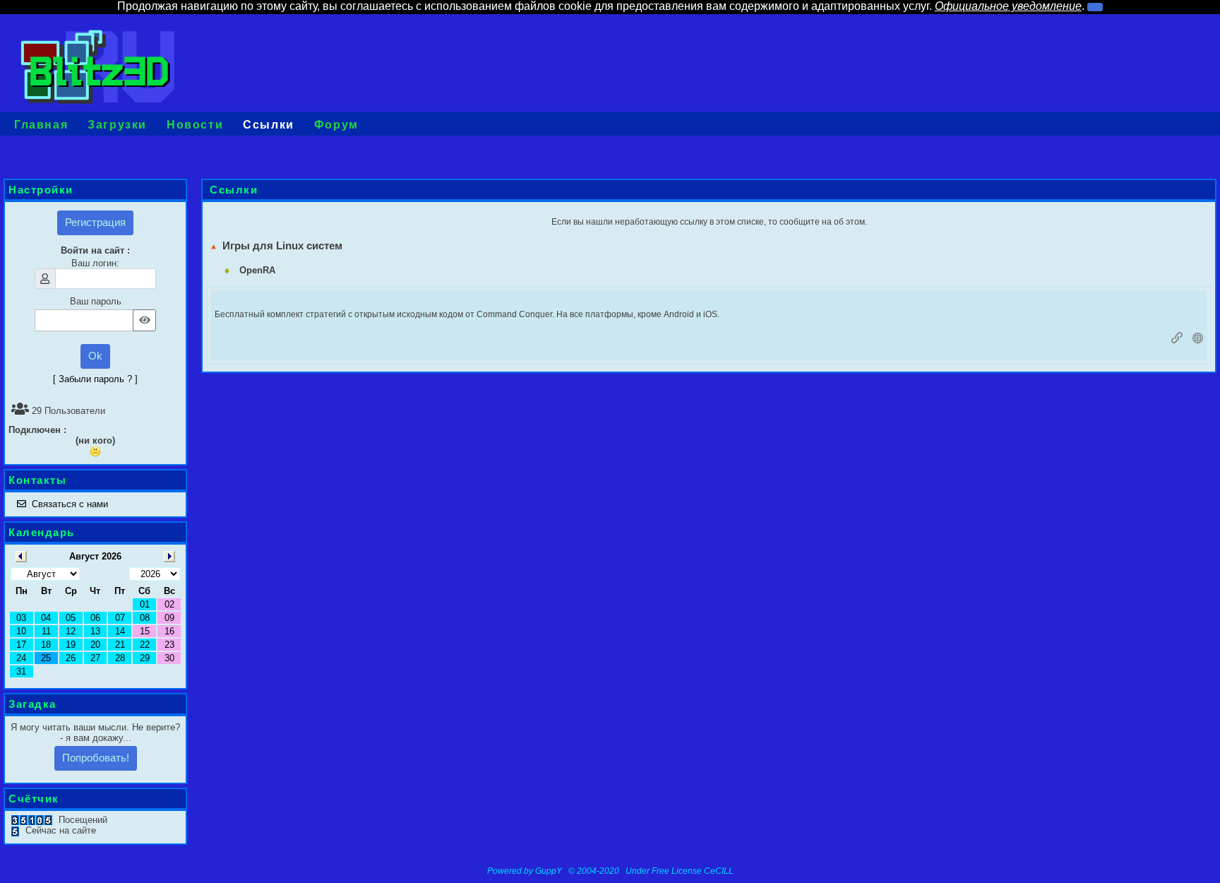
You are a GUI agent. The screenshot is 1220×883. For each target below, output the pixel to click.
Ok (95, 356)
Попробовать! (95, 758)
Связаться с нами (70, 504)
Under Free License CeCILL (681, 871)
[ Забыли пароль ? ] (95, 379)
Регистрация (95, 222)
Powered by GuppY (525, 871)
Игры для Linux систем (279, 245)
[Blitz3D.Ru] (97, 65)
